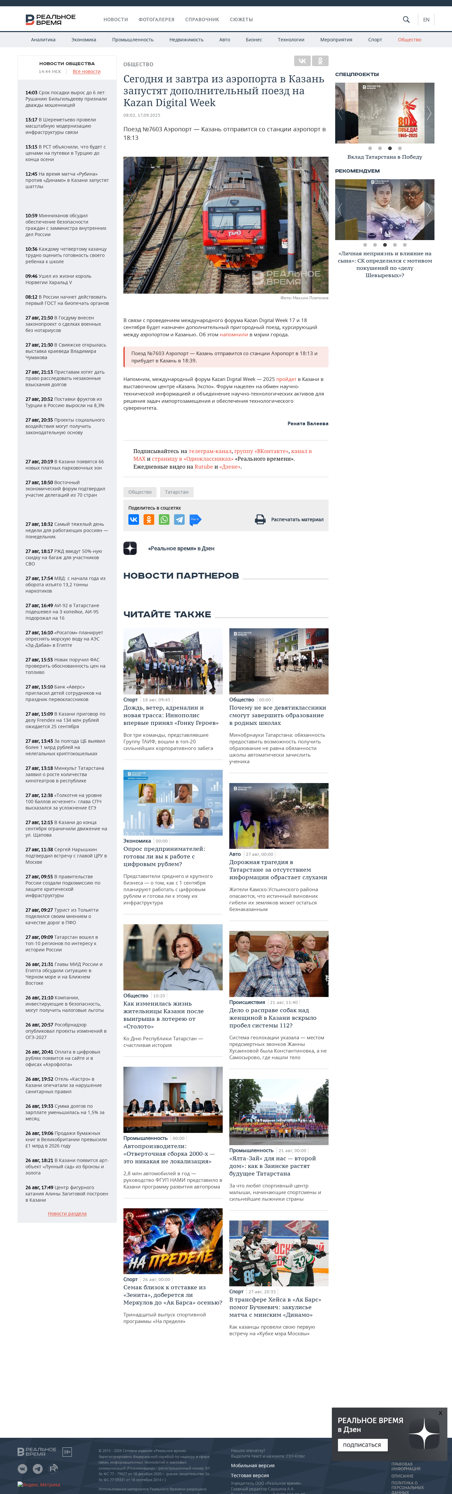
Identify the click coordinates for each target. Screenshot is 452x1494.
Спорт (375, 39)
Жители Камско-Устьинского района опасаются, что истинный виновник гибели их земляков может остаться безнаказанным (278, 885)
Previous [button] (340, 113)
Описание (402, 1476)
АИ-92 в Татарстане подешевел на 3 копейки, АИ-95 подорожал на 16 (62, 611)
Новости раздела (67, 1213)
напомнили (234, 334)
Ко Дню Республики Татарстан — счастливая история (163, 1024)
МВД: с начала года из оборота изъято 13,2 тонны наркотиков (65, 584)
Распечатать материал (297, 519)
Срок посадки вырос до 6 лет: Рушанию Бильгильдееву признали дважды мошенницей (66, 98)
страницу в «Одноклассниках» (193, 458)
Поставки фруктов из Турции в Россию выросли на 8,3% (65, 402)
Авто (224, 39)
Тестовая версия (250, 1475)
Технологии (291, 39)
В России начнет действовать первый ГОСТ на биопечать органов (67, 300)
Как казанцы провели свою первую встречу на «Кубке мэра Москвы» (275, 1316)
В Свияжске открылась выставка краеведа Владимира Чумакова (65, 351)
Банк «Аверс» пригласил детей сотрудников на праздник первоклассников (63, 693)
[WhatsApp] (164, 519)
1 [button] (370, 148)
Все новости (87, 71)
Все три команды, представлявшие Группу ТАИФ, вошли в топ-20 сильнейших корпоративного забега (171, 727)
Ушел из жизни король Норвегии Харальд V (58, 279)
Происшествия (247, 1002)
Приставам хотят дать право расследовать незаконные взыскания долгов (65, 378)
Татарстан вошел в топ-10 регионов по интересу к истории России (61, 943)
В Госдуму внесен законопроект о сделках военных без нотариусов (63, 323)
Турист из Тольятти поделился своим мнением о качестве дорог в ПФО (62, 916)
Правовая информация (405, 1466)
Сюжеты (241, 19)
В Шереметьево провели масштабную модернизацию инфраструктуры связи (60, 125)
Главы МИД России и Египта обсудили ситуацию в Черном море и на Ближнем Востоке (64, 973)
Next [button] (429, 113)
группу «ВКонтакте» (261, 450)
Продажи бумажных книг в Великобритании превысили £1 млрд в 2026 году (66, 1139)
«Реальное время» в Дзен (181, 548)
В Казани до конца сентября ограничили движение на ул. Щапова (66, 828)
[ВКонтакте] (302, 61)
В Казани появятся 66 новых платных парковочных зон (64, 464)
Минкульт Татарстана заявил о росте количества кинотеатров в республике (64, 774)
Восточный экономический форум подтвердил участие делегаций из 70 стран (65, 488)
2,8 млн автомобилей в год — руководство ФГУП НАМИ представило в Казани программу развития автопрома (172, 1166)
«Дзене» (230, 466)
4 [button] (399, 148)
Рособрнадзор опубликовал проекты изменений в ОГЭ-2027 (66, 1030)
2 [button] (380, 148)
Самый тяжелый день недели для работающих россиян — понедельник (66, 530)
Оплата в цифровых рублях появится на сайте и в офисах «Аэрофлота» (62, 1058)
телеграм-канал (210, 450)
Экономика (83, 39)
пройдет (287, 379)
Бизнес (254, 39)
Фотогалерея (157, 19)
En (426, 19)
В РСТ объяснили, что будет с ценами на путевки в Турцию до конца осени (65, 153)
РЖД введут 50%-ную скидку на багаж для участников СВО (63, 557)
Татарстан (177, 492)
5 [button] (404, 245)
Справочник (202, 19)
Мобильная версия (253, 1465)
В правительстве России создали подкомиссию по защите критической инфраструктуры (62, 885)
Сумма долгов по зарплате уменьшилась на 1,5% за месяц (65, 1112)
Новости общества (67, 63)
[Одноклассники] (320, 61)
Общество (409, 39)
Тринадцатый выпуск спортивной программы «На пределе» (172, 1303)
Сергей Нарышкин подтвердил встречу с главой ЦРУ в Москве (66, 855)
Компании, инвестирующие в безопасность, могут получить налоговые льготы (64, 1003)
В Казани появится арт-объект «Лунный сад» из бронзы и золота (67, 1166)
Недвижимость (186, 39)
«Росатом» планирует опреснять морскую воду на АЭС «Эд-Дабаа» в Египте (64, 638)
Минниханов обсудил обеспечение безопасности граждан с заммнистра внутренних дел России (65, 224)
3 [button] (389, 148)
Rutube (204, 466)
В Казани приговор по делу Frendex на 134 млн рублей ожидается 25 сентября (65, 720)
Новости (116, 19)
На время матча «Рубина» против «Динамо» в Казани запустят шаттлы (67, 180)
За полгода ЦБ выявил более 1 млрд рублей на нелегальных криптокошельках (65, 747)
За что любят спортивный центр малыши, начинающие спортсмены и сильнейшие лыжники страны (275, 1178)
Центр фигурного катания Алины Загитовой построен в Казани (66, 1193)
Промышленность (133, 39)
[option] (384, 113)
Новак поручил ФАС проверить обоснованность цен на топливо (65, 665)
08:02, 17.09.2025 (141, 115)
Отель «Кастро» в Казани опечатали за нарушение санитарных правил (63, 1085)
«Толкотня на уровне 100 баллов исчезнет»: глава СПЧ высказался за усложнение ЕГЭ (63, 801)
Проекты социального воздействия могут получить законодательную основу (65, 426)
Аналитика (43, 39)
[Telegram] (179, 519)
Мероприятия (336, 39)
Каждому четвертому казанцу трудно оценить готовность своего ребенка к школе (66, 255)
